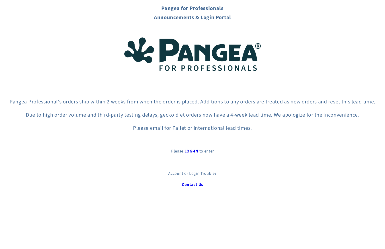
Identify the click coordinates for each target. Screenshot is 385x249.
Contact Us (192, 184)
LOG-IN (191, 151)
